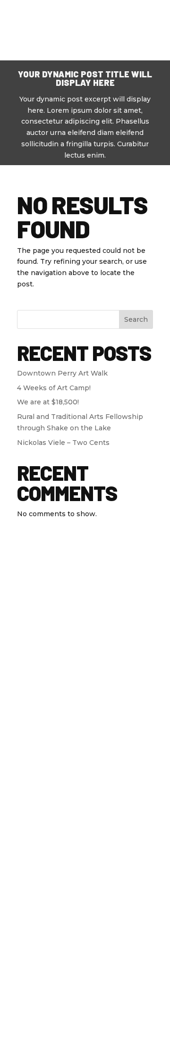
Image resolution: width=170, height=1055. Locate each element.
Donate (88, 12)
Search (136, 319)
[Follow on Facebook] (52, 622)
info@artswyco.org (85, 727)
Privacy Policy (50, 1006)
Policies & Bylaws (114, 1006)
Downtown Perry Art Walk (62, 373)
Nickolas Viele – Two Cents (63, 442)
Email (85, 890)
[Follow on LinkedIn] (95, 622)
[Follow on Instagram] (117, 622)
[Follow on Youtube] (74, 622)
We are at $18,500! (48, 402)
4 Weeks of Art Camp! (54, 388)
